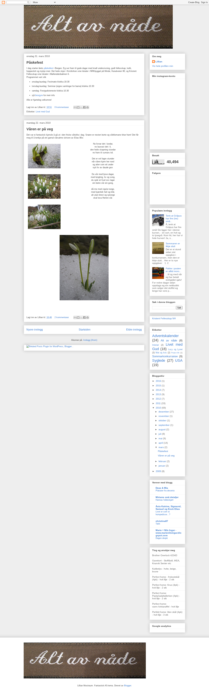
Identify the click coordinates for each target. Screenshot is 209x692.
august (162, 429)
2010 (159, 407)
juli (160, 434)
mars (161, 447)
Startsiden (84, 329)
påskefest (48, 68)
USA (179, 360)
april (161, 443)
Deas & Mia (162, 488)
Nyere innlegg (34, 329)
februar (163, 461)
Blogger (127, 685)
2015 (159, 385)
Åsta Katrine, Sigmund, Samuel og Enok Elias (168, 507)
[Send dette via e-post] (75, 107)
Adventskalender (165, 336)
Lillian (158, 61)
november (164, 416)
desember (164, 411)
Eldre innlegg (134, 329)
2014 (159, 390)
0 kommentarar (62, 107)
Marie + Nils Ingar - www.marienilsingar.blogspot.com (168, 533)
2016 (159, 381)
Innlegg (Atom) (90, 340)
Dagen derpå (162, 538)
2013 (159, 394)
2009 (159, 471)
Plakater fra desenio (165, 490)
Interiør (155, 345)
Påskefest (34, 62)
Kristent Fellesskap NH (164, 318)
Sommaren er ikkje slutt (173, 245)
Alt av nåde (169, 340)
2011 (158, 403)
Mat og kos (161, 353)
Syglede (158, 360)
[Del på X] (81, 107)
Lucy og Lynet (175, 349)
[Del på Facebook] (84, 107)
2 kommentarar (62, 317)
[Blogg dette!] (78, 107)
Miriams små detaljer (167, 497)
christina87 (162, 521)
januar (162, 465)
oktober (163, 420)
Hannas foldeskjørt (164, 500)
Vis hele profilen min (162, 66)
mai (161, 438)
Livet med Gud (43, 111)
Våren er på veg (39, 129)
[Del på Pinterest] (87, 107)
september (164, 425)
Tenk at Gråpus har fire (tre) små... (174, 218)
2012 (159, 398)
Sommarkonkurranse (165, 356)
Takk (158, 524)
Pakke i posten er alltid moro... (173, 270)
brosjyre (39, 95)
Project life (175, 353)
